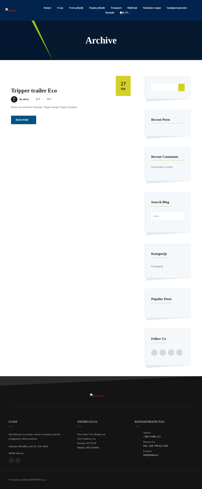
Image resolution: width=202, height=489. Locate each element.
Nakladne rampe (152, 7)
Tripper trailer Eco (34, 90)
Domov (47, 7)
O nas (60, 7)
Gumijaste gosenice (177, 7)
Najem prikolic (97, 7)
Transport (116, 7)
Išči (181, 87)
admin (26, 99)
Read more (22, 119)
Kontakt (109, 12)
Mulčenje (132, 7)
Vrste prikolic (76, 7)
